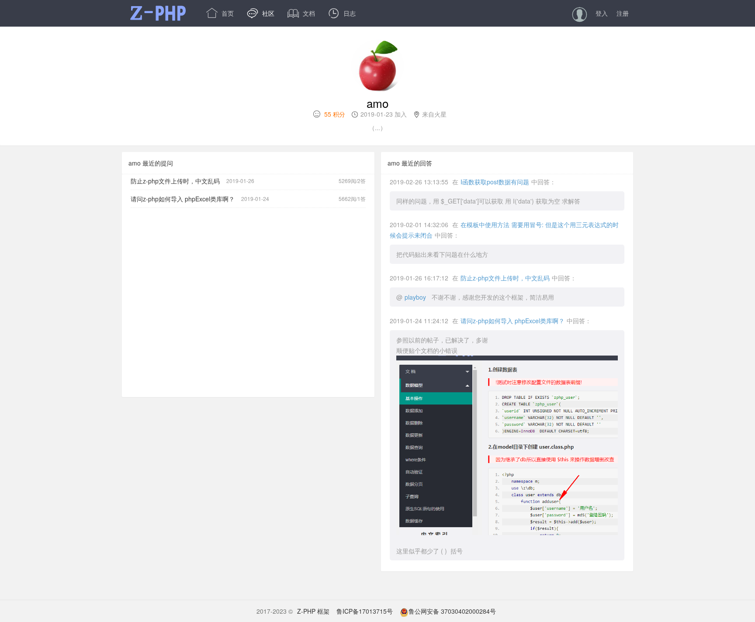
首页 (220, 13)
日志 (342, 13)
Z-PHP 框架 (313, 611)
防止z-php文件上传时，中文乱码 (175, 180)
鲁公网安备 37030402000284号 (452, 611)
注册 (622, 13)
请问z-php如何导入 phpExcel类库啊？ (183, 198)
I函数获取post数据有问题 (495, 181)
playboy (415, 297)
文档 (301, 13)
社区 (260, 13)
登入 (602, 13)
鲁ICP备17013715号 (364, 611)
